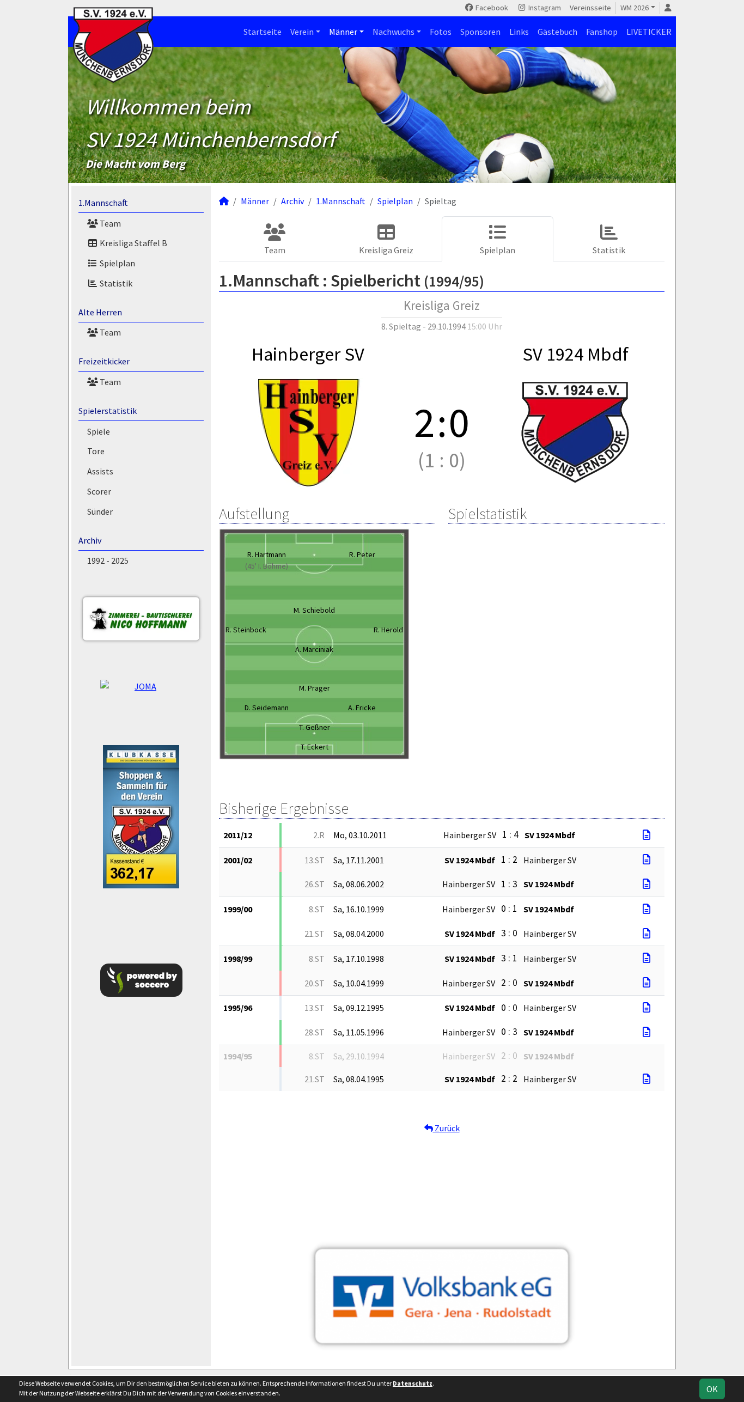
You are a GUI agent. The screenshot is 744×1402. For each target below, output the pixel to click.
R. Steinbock (245, 630)
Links (519, 31)
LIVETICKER (649, 31)
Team (109, 223)
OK (712, 1388)
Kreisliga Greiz (386, 250)
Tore (96, 451)
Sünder (100, 511)
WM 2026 (634, 8)
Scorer (99, 491)
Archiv (89, 540)
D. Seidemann (267, 707)
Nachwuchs (393, 31)
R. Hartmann (266, 554)
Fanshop (602, 31)
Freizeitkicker (104, 361)
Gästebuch (557, 31)
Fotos (441, 31)
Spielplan (116, 263)
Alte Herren (100, 312)
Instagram (544, 8)
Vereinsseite (590, 8)
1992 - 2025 (108, 560)
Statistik (115, 283)
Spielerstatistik (107, 410)
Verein (302, 31)
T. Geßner (314, 727)
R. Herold (388, 630)
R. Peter (362, 554)
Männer (343, 31)
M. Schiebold (314, 610)
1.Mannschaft (103, 202)
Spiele (98, 431)
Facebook (491, 8)
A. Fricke (362, 707)
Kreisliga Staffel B (132, 242)
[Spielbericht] (646, 835)
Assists (100, 471)
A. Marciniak (314, 649)
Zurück (446, 1128)
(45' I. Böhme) (266, 566)
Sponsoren (480, 31)
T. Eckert (314, 747)
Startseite (262, 31)
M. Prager (314, 688)
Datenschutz (412, 1383)
